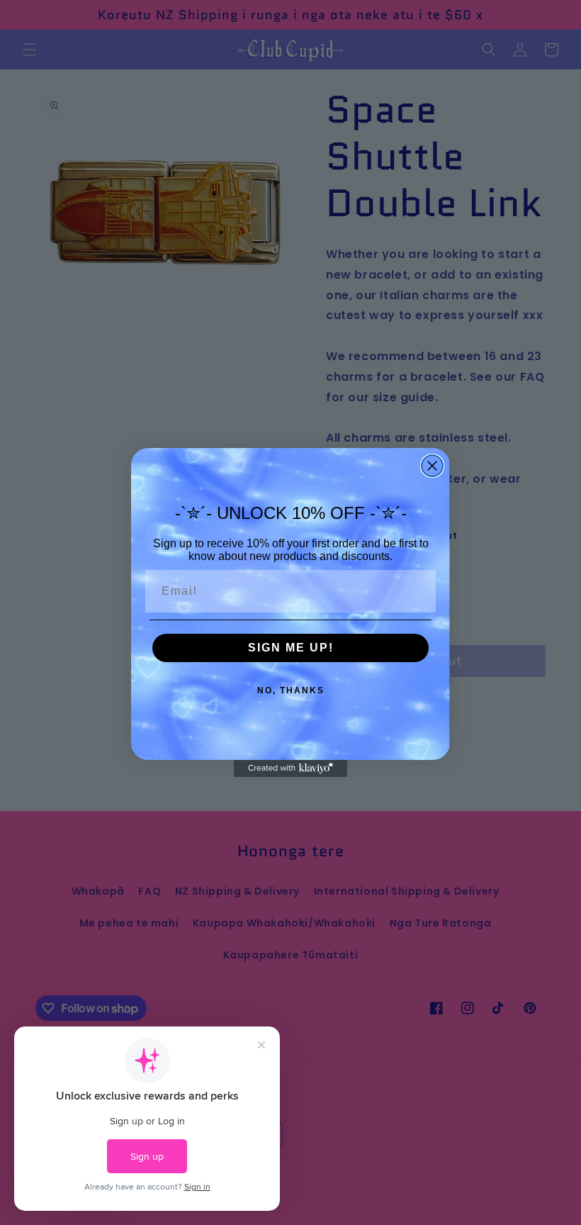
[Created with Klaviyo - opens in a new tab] (290, 768)
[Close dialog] (432, 465)
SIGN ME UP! (291, 648)
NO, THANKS (291, 690)
